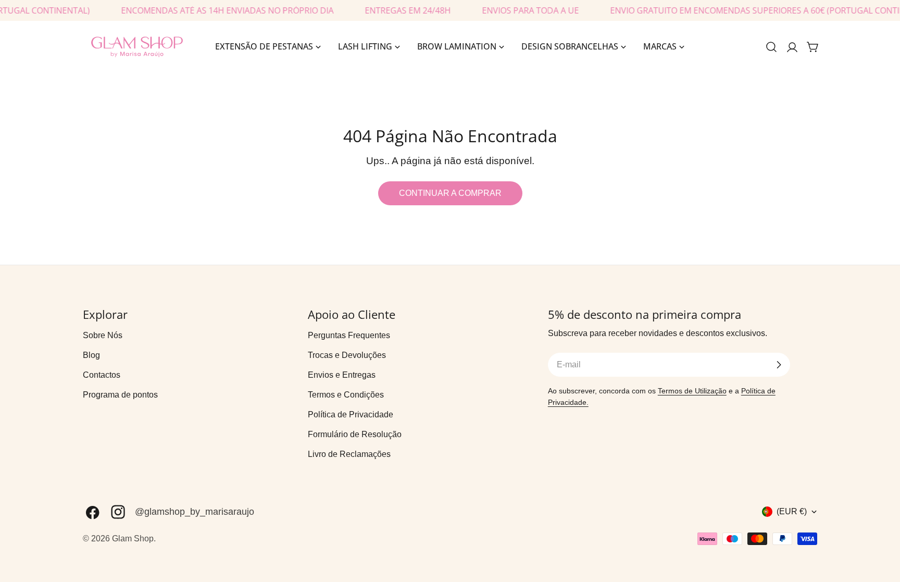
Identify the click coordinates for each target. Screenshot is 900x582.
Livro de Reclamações (349, 454)
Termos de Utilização (692, 391)
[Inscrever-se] (778, 364)
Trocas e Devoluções (347, 355)
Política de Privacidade (350, 414)
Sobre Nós (102, 335)
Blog (91, 355)
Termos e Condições (346, 394)
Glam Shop (133, 538)
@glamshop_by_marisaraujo (194, 511)
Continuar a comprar (450, 193)
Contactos (101, 374)
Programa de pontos (120, 394)
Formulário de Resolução (355, 434)
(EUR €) (792, 511)
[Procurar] (771, 46)
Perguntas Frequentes (349, 335)
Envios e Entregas (342, 374)
